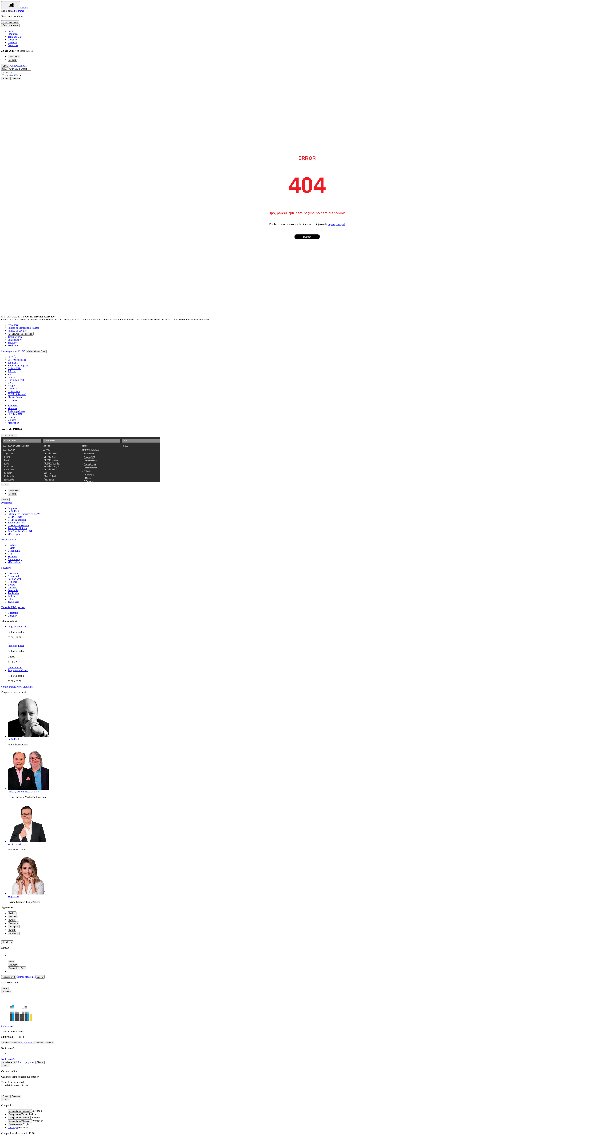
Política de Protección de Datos (23, 327)
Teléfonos (13, 342)
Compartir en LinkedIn (19, 1117)
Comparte (13, 968)
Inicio (10, 31)
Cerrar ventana (9, 435)
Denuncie (12, 39)
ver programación (10, 686)
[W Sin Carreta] (28, 841)
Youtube (12, 916)
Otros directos (15, 667)
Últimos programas (25, 976)
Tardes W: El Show (17, 528)
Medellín (12, 556)
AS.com (12, 371)
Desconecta (21, 65)
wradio (11, 385)
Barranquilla (14, 550)
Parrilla (4, 539)
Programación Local (18, 626)
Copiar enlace (15, 1124)
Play (22, 968)
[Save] (9, 643)
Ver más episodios (11, 1042)
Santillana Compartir (18, 365)
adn (9, 374)
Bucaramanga (15, 559)
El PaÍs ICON (15, 414)
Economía (13, 590)
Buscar (6, 78)
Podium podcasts (16, 411)
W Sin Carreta (15, 516)
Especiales (13, 45)
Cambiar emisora (10, 25)
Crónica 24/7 (7, 1026)
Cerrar (5, 66)
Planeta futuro (15, 397)
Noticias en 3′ (9, 977)
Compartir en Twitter (18, 1114)
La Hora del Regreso (18, 525)
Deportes (12, 587)
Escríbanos (13, 345)
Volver (5, 500)
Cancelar (16, 78)
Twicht (12, 930)
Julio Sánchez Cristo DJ (20, 531)
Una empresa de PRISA (13, 351)
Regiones (12, 581)
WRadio (24, 7)
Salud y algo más (16, 522)
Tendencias (13, 593)
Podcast (20, 75)
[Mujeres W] (28, 893)
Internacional (14, 579)
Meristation (13, 422)
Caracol (12, 377)
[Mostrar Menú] (10, 5)
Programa (19, 10)
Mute (11, 961)
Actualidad (13, 576)
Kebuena (12, 400)
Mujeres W (13, 896)
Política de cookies (17, 330)
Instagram (13, 926)
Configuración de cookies (20, 334)
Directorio (13, 612)
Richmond (13, 405)
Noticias (9, 75)
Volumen (13, 965)
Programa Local (16, 645)
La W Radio (14, 511)
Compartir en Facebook (20, 1111)
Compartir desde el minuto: (18, 1133)
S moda (11, 417)
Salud (10, 599)
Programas (13, 33)
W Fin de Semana (17, 519)
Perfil (12, 65)
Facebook (13, 923)
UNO (10, 382)
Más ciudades (14, 562)
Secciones (6, 567)
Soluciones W (15, 339)
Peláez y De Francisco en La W (24, 514)
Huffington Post (16, 380)
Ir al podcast (27, 1042)
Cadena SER (14, 368)
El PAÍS (12, 357)
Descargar (13, 1127)
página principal (336, 224)
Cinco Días (13, 388)
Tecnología (13, 602)
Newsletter (14, 56)
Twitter (12, 920)
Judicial (11, 596)
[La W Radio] (28, 736)
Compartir (39, 1042)
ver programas (26, 686)
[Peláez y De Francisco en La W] (28, 788)
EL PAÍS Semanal (17, 394)
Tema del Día (14, 36)
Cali (10, 553)
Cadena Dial (14, 391)
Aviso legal (13, 325)
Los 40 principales (17, 359)
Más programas (15, 534)
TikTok (12, 913)
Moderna (12, 408)
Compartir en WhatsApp (20, 1121)
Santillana (13, 362)
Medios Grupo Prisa (36, 351)
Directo (40, 977)
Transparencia (15, 337)
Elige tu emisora (10, 22)
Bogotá (11, 547)
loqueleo (12, 420)
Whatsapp (13, 933)
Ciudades (12, 42)
